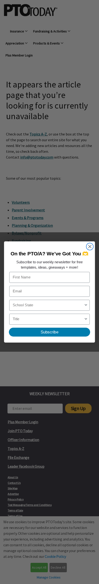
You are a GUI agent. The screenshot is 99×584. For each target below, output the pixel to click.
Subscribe (49, 332)
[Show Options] (86, 305)
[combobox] (48, 305)
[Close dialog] (89, 246)
